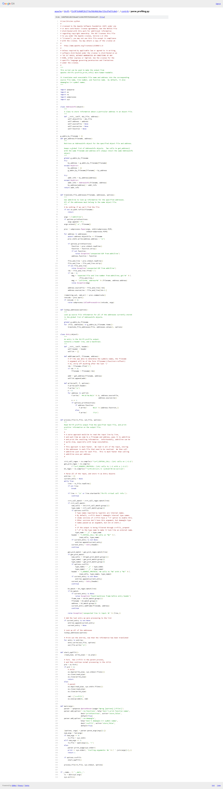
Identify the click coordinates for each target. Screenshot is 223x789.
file (102, 17)
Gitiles (14, 785)
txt (213, 785)
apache (58, 11)
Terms (26, 785)
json (219, 785)
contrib (125, 11)
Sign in (218, 4)
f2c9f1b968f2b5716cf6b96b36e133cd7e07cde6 (94, 11)
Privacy (20, 785)
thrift (66, 11)
